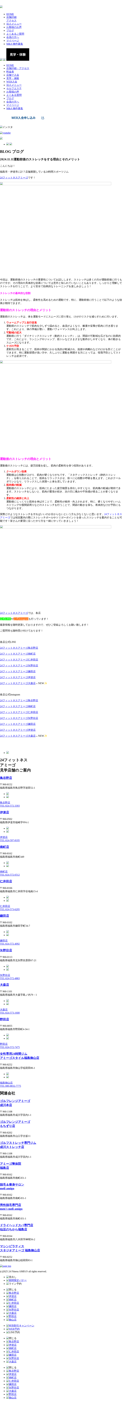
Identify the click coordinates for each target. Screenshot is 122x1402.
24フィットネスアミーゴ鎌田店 (18, 671)
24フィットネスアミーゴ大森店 (18, 683)
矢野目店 (6, 950)
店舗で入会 (12, 75)
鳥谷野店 (6, 778)
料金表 (10, 71)
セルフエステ (14, 88)
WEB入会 (11, 81)
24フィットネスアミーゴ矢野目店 (19, 665)
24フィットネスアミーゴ (14, 613)
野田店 (4, 1019)
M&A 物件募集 (14, 108)
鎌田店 (4, 915)
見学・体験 (12, 78)
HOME (10, 65)
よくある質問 (14, 95)
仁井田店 (6, 881)
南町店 (4, 847)
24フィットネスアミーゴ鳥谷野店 (19, 648)
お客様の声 (12, 91)
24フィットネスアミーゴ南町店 (18, 653)
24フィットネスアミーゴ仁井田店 (19, 659)
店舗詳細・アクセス (17, 68)
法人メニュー (14, 85)
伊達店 (4, 812)
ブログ (10, 98)
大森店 (4, 984)
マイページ (12, 105)
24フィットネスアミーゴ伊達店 (18, 677)
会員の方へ (12, 101)
